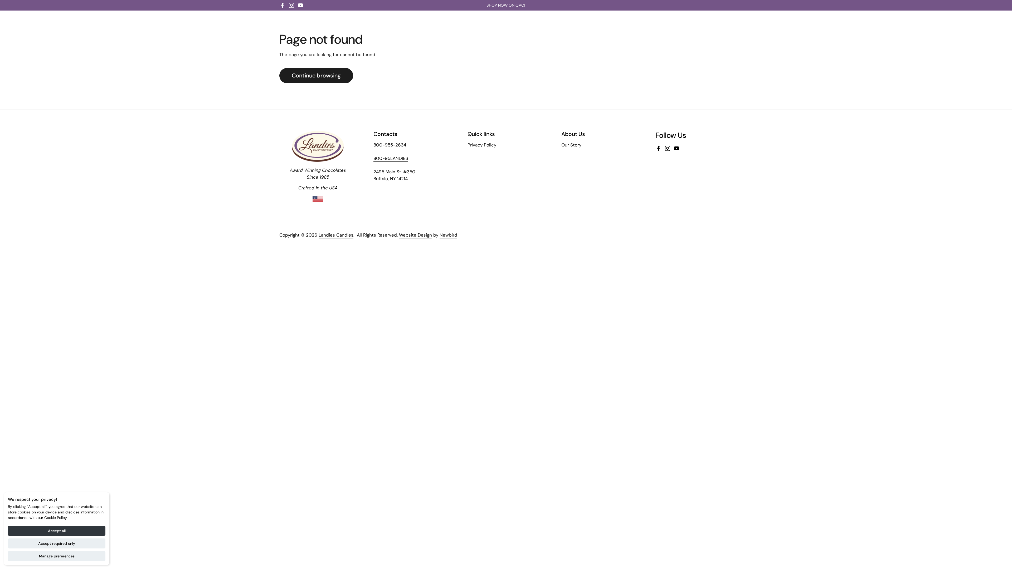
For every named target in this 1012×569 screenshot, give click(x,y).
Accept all (57, 530)
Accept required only (56, 543)
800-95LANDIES (390, 158)
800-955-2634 (389, 145)
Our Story (571, 145)
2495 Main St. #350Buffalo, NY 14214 (394, 175)
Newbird (448, 235)
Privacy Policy (482, 145)
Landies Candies (336, 235)
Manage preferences (57, 556)
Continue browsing (316, 75)
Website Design (415, 235)
